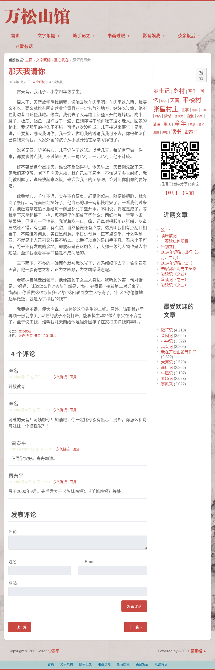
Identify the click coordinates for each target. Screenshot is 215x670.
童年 (53, 336)
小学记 (167, 341)
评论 (12, 531)
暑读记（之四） (175, 274)
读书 (176, 131)
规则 (156, 132)
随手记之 (81, 35)
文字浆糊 (46, 35)
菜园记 (167, 335)
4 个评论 (39, 82)
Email (90, 562)
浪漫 (190, 116)
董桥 (202, 124)
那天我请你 (26, 71)
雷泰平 (191, 132)
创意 (29, 336)
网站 (12, 583)
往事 (185, 110)
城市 (164, 101)
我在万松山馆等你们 (178, 352)
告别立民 (169, 246)
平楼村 (191, 99)
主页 (29, 60)
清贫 (156, 124)
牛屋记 (167, 373)
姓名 (12, 562)
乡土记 (161, 91)
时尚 (158, 116)
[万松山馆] (37, 24)
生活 (167, 124)
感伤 (195, 110)
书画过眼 (116, 35)
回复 (73, 376)
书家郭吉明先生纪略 (178, 268)
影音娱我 (151, 35)
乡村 (179, 90)
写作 (192, 91)
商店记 (167, 367)
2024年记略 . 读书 (176, 263)
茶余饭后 (187, 35)
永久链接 (60, 376)
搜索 (201, 75)
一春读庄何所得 (175, 241)
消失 (200, 116)
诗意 (165, 132)
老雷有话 (24, 46)
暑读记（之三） (175, 279)
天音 (37, 336)
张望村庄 (165, 108)
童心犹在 (61, 60)
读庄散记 (169, 235)
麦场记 (167, 378)
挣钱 (45, 336)
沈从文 (179, 116)
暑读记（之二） (175, 285)
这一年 (167, 230)
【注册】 (188, 193)
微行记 (167, 330)
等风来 (167, 384)
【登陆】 (171, 193)
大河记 (167, 362)
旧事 (204, 110)
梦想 (167, 116)
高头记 (167, 346)
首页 (15, 35)
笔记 (193, 124)
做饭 (22, 336)
